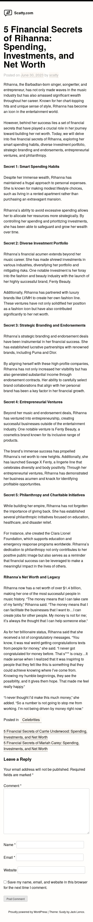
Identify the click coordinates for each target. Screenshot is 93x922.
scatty (53, 75)
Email (9, 857)
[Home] (8, 16)
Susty (62, 912)
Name (10, 844)
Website (10, 870)
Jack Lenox (77, 912)
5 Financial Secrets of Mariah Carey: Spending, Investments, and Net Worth (41, 745)
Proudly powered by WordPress (28, 912)
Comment (12, 785)
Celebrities (31, 719)
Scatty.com (23, 12)
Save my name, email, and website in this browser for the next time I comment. (45, 884)
